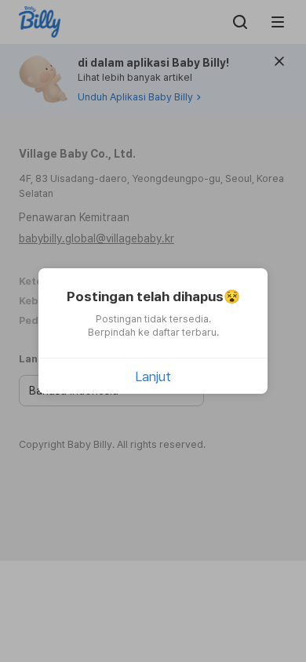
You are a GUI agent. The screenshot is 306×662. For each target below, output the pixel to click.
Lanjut (153, 376)
